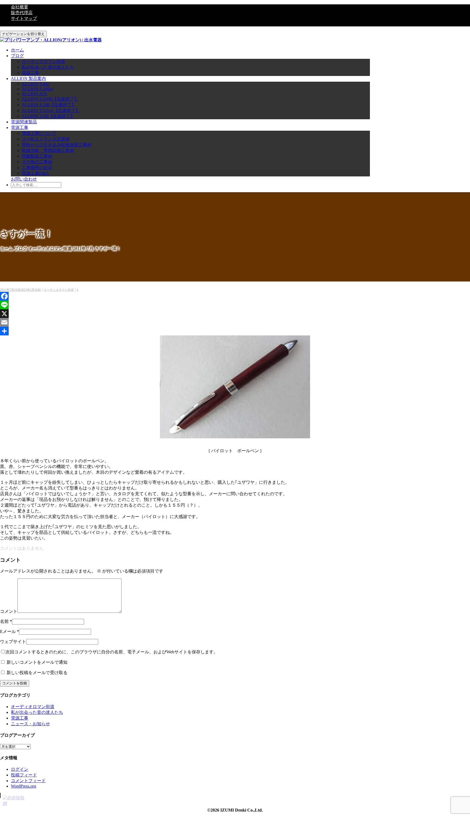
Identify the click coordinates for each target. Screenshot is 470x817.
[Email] (235, 322)
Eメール (8, 631)
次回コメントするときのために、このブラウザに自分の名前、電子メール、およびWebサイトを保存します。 (111, 652)
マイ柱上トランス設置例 (46, 139)
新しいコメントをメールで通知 (37, 662)
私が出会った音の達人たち (48, 67)
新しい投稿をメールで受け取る (37, 672)
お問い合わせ (24, 179)
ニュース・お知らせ (30, 723)
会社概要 (19, 7)
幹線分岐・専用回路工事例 (48, 150)
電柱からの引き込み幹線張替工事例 (56, 144)
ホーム (17, 50)
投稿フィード (24, 775)
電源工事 (30, 73)
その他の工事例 (37, 162)
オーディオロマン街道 (43, 61)
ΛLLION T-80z (36, 84)
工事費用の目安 (37, 167)
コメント (8, 611)
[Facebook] (235, 296)
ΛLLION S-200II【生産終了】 (50, 99)
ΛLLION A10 (34, 93)
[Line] (235, 305)
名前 (4, 621)
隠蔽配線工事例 (37, 156)
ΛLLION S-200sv (38, 89)
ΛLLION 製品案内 (28, 78)
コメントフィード (28, 780)
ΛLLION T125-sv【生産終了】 (51, 110)
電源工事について (39, 133)
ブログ (17, 55)
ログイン (19, 769)
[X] (235, 313)
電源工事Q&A (35, 173)
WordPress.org (23, 786)
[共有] (235, 331)
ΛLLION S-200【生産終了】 (49, 104)
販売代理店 (22, 12)
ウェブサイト (13, 641)
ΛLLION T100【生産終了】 (48, 116)
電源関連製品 (24, 122)
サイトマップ (24, 18)
